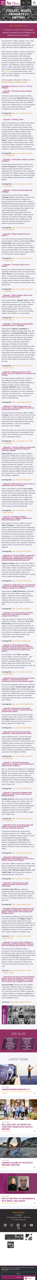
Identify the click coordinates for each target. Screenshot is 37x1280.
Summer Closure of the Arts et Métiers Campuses (17, 1163)
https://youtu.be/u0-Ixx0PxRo (21, 879)
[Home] (13, 3)
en (23, 2)
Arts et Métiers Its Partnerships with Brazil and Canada (18, 1199)
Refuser (19, 1273)
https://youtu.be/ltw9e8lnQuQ (21, 609)
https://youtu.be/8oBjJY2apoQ (21, 904)
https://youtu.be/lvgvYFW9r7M (22, 402)
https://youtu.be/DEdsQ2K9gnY (22, 728)
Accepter (18, 1277)
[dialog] (18, 1273)
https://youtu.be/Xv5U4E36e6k (21, 551)
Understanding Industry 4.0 (16, 1089)
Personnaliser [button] (4, 1270)
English (30, 1278)
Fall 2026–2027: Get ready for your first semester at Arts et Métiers (17, 1126)
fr (29, 2)
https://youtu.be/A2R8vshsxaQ (21, 641)
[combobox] (29, 1278)
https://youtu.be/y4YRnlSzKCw (22, 480)
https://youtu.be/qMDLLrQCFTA (20, 1002)
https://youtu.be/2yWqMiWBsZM (22, 704)
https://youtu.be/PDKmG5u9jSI (22, 853)
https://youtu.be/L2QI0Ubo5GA (22, 788)
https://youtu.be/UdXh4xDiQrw (22, 581)
